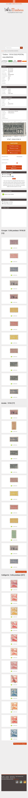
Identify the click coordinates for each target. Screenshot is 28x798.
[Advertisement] (14, 29)
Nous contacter (14, 152)
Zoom (14, 166)
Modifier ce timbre (14, 145)
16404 (10, 3)
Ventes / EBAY (6, 174)
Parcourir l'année (21, 572)
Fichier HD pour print (7, 203)
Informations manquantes (14, 150)
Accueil (2, 50)
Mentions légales (5, 777)
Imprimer (14, 168)
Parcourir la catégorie (20, 743)
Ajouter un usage (14, 148)
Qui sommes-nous (19, 776)
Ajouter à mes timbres (9, 194)
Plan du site (12, 777)
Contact (7, 776)
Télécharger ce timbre (8, 202)
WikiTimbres (16, 779)
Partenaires (12, 776)
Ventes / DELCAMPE (7, 176)
